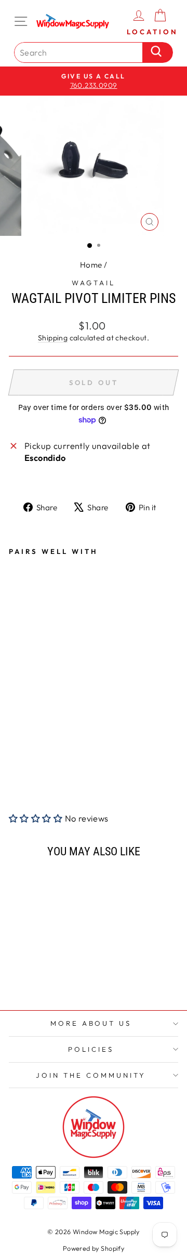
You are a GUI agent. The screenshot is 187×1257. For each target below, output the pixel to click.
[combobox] (81, 52)
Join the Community (91, 1075)
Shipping (53, 337)
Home (91, 265)
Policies (91, 1049)
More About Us (91, 1023)
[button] (37, 818)
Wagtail (93, 283)
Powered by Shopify (93, 1248)
